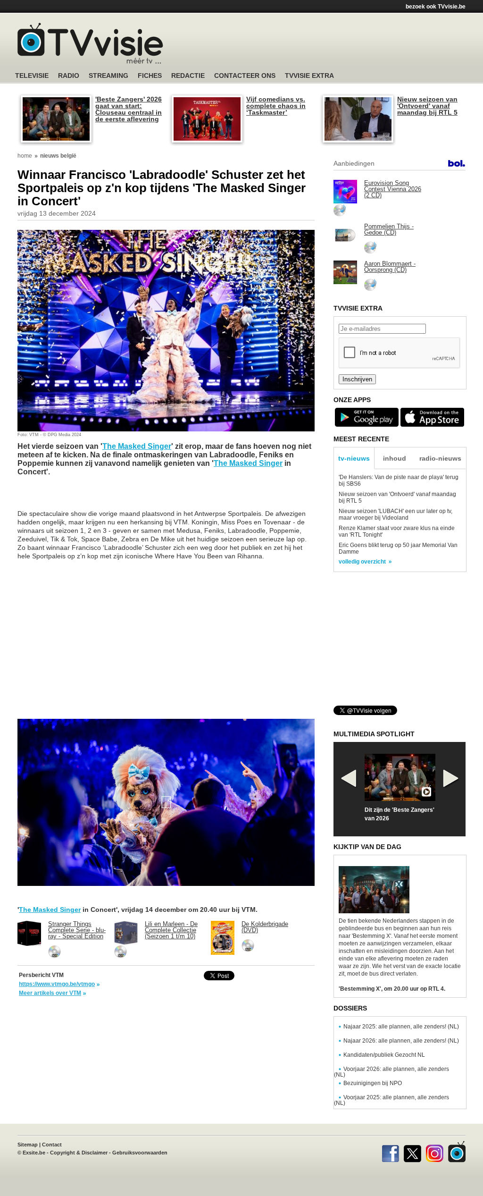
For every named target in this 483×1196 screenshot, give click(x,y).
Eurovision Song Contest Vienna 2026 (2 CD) (392, 189)
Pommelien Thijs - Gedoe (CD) (389, 229)
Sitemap (27, 1144)
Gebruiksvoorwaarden (139, 1152)
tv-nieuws (354, 458)
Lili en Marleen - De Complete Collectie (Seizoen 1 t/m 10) (171, 930)
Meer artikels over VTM (50, 993)
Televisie (32, 75)
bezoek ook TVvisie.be (436, 6)
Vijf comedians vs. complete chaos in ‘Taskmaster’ (276, 106)
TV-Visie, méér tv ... (90, 43)
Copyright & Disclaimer (79, 1152)
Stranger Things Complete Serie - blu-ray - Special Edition (77, 930)
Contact (52, 1144)
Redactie (188, 75)
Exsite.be (34, 1152)
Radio (68, 75)
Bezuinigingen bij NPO (372, 1083)
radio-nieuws (440, 458)
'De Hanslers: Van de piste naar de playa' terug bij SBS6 (398, 480)
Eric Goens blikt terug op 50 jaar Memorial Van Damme (398, 548)
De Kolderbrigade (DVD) (265, 927)
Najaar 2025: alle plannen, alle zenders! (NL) (401, 1026)
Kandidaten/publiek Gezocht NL (384, 1055)
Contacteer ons (244, 75)
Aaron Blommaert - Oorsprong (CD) (390, 266)
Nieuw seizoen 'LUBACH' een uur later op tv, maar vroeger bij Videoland (395, 514)
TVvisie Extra (309, 75)
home (24, 156)
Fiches (150, 75)
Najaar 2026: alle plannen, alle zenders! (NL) (401, 1040)
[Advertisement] (331, 44)
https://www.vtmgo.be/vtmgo (57, 984)
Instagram (434, 1151)
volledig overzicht (362, 561)
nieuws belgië (58, 156)
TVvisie (457, 1151)
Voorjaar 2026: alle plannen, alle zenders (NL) (391, 1072)
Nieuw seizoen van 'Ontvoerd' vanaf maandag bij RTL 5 (427, 106)
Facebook (390, 1151)
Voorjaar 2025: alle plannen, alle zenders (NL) (391, 1100)
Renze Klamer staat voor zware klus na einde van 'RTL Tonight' (397, 531)
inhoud (394, 458)
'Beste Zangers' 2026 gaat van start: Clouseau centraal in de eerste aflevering (128, 109)
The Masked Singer (136, 446)
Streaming (108, 75)
